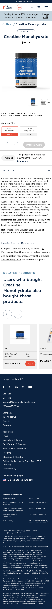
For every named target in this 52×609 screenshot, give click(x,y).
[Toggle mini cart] (38, 7)
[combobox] (20, 480)
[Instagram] (23, 387)
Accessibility (9, 469)
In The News (9, 417)
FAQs (5, 436)
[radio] (9, 131)
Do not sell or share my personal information (38, 522)
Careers (7, 425)
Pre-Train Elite (12, 364)
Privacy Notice (9, 498)
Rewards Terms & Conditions (10, 516)
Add (30, 363)
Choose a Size (8, 123)
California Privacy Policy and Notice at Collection (13, 509)
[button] (26, 71)
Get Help (7, 398)
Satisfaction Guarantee (15, 449)
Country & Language (13, 476)
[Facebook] (3, 387)
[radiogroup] (26, 131)
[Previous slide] (7, 314)
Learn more (23, 161)
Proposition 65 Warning (38, 502)
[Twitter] (9, 387)
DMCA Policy (8, 520)
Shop (9, 24)
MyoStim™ (45, 361)
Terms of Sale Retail (37, 508)
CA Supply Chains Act (37, 514)
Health (29, 1)
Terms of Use (34, 498)
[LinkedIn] (16, 387)
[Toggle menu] (46, 7)
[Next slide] (18, 314)
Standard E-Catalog (13, 457)
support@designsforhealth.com (19, 402)
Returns (7, 453)
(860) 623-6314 (11, 406)
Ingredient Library (12, 440)
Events (6, 421)
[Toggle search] (32, 7)
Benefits (7, 170)
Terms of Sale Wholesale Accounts (13, 503)
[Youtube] (30, 387)
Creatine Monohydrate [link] (31, 24)
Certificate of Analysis (14, 444)
